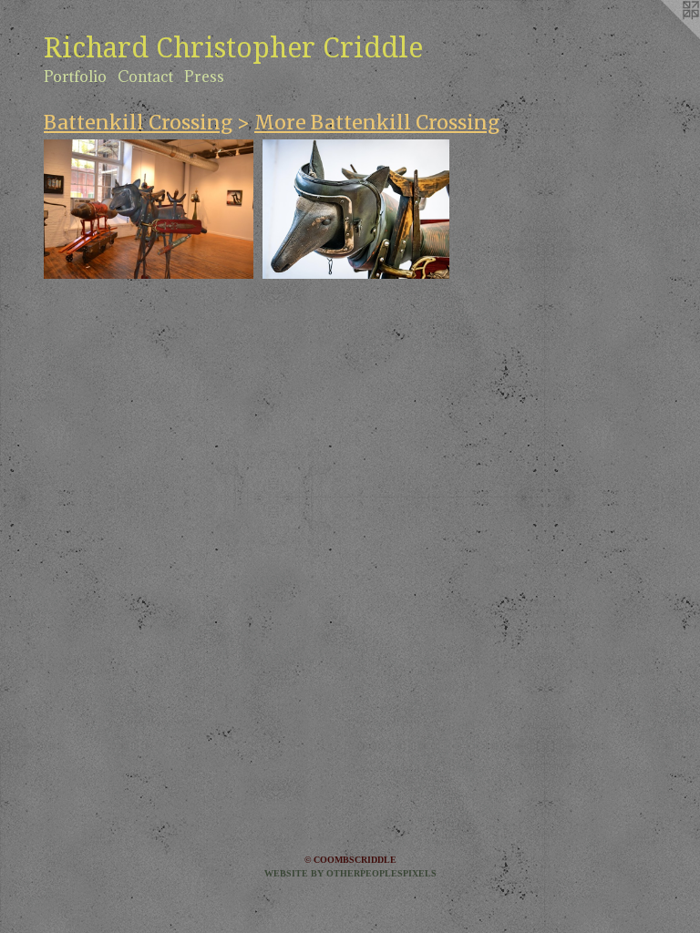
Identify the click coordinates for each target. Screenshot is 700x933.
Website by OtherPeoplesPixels (350, 873)
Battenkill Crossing (138, 122)
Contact (145, 77)
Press (204, 77)
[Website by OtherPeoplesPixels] (663, 36)
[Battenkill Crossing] (148, 209)
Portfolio (75, 77)
